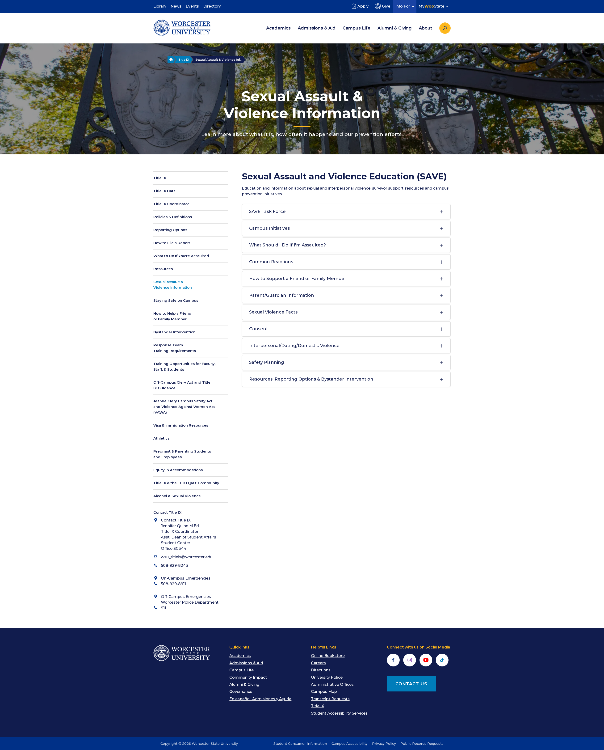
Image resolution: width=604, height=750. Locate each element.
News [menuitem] (176, 6)
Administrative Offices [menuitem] (332, 684)
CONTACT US (411, 683)
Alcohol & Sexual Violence (177, 496)
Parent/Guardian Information (281, 295)
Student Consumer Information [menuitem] (300, 744)
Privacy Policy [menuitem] (384, 744)
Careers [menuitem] (318, 663)
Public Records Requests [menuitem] (422, 744)
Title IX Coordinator (171, 204)
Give (386, 6)
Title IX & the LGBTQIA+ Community (186, 483)
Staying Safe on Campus (175, 300)
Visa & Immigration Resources (180, 425)
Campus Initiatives (269, 228)
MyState (431, 6)
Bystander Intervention (174, 332)
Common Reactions (271, 261)
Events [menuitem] (192, 6)
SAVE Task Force (267, 211)
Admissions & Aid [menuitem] (317, 28)
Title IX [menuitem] (317, 706)
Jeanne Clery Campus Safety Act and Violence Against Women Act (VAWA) (184, 407)
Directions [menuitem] (321, 670)
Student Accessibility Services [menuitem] (339, 713)
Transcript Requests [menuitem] (330, 699)
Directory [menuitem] (212, 6)
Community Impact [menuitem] (248, 677)
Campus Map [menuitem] (324, 691)
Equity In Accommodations (178, 470)
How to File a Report (171, 243)
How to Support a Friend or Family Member (297, 278)
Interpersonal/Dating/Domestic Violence (294, 345)
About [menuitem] (425, 28)
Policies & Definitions (172, 217)
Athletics (161, 438)
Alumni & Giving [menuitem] (395, 28)
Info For (402, 6)
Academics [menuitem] (278, 28)
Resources (163, 269)
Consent (258, 328)
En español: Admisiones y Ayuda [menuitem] (260, 699)
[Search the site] (445, 28)
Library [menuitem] (159, 6)
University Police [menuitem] (327, 677)
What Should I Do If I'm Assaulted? (287, 245)
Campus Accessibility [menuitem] (349, 744)
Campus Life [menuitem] (356, 28)
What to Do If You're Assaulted (181, 256)
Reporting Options (170, 230)
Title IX (183, 59)
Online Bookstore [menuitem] (328, 655)
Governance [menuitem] (240, 691)
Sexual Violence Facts (273, 312)
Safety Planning (266, 362)
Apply (363, 6)
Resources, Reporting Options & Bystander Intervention (311, 379)
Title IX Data (164, 191)
